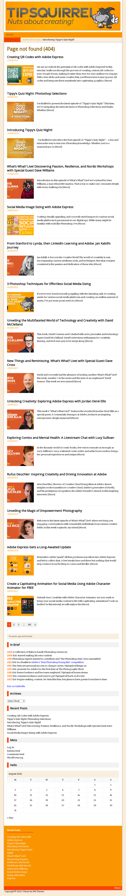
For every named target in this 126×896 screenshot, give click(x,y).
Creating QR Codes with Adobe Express (35, 57)
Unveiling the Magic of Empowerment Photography (44, 511)
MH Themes (38, 891)
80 (29, 624)
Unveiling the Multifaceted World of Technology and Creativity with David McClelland (60, 322)
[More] (108, 80)
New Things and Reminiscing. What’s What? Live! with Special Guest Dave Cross (59, 363)
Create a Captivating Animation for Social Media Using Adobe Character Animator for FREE (58, 586)
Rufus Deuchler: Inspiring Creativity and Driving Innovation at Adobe (57, 474)
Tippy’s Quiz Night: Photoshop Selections (37, 93)
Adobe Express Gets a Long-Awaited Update (39, 547)
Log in (10, 747)
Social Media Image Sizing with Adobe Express (40, 207)
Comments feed (15, 754)
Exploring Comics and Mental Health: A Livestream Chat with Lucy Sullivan (60, 438)
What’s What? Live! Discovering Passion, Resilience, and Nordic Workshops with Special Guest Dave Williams (60, 168)
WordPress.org (15, 757)
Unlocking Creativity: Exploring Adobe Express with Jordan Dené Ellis (56, 401)
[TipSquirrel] (63, 16)
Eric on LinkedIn (16, 686)
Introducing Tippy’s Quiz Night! (48, 39)
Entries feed (13, 750)
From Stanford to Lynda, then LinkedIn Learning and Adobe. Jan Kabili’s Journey (59, 245)
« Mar (10, 817)
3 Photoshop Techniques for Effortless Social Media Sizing (49, 284)
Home (9, 34)
